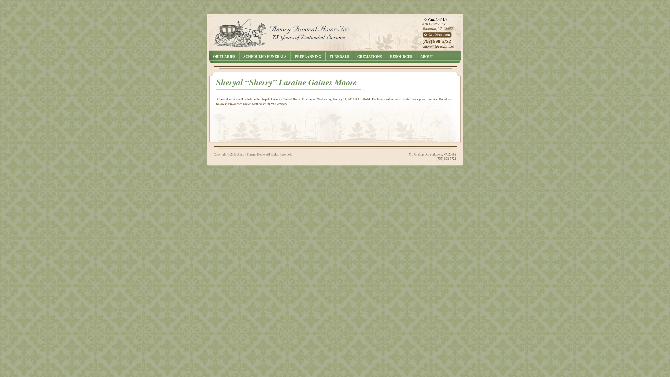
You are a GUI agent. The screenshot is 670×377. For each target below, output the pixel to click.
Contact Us (437, 19)
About (426, 56)
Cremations (369, 56)
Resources (401, 56)
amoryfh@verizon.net (438, 46)
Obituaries (224, 56)
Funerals (339, 56)
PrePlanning (308, 56)
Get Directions (439, 35)
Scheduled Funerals (265, 56)
